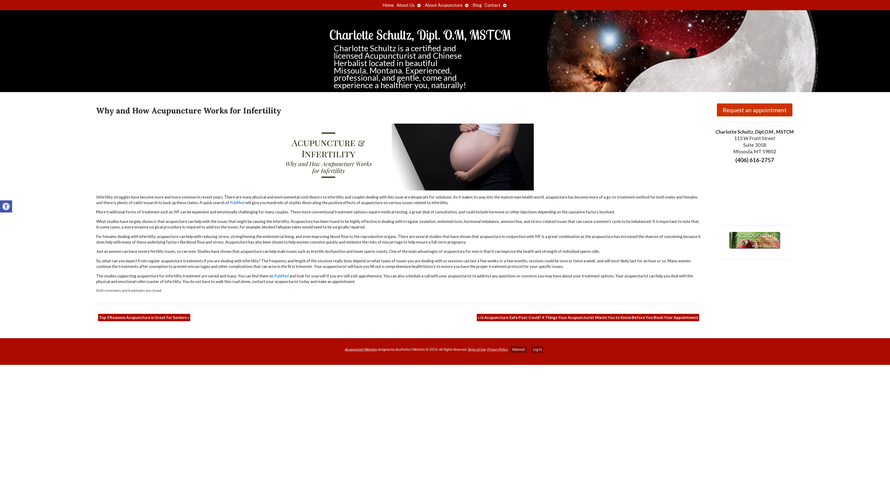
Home (388, 5)
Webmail (518, 349)
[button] (6, 206)
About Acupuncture (443, 5)
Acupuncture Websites (361, 349)
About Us (406, 5)
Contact (492, 5)
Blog (477, 5)
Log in (537, 349)
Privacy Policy (497, 349)
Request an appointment (755, 109)
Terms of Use (477, 349)
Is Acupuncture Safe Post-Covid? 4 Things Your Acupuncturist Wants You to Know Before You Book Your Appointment (588, 317)
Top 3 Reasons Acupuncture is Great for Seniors (144, 317)
